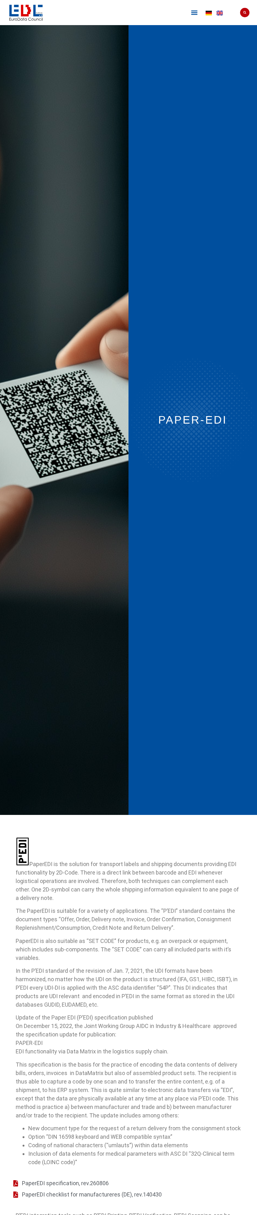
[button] (194, 13)
